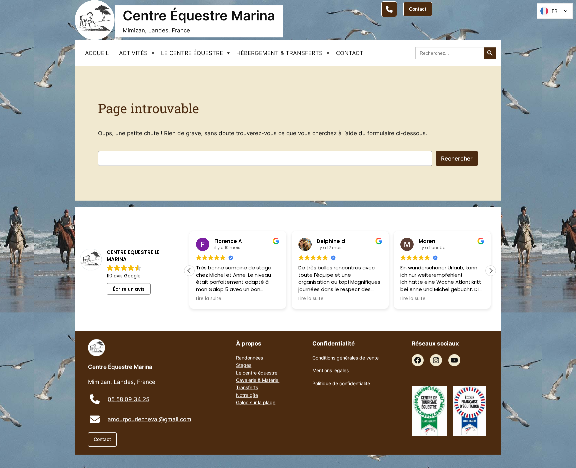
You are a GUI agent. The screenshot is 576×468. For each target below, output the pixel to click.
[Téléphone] (389, 9)
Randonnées (249, 358)
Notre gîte (247, 395)
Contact (417, 9)
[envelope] (94, 419)
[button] (491, 271)
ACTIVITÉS (133, 53)
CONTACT (349, 53)
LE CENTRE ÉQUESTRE (192, 53)
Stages (243, 365)
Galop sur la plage (255, 402)
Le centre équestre (256, 373)
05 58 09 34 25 (128, 399)
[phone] (94, 399)
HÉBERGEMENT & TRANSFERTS (279, 53)
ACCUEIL (97, 53)
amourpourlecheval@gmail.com (149, 419)
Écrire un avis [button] (129, 289)
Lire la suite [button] (208, 299)
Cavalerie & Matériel (257, 380)
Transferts (247, 387)
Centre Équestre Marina (199, 15)
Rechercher (457, 158)
